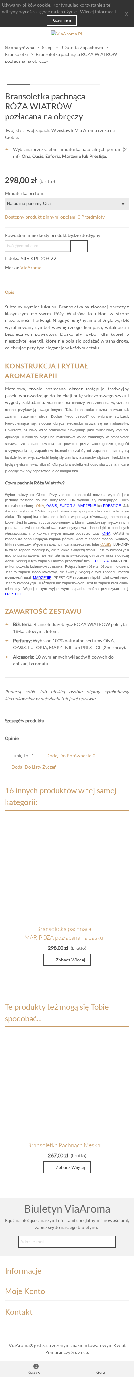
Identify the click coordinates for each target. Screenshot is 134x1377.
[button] (67, 292)
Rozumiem (61, 20)
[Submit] (109, 1241)
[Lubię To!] (107, 927)
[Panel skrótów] (123, 33)
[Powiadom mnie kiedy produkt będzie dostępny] (79, 246)
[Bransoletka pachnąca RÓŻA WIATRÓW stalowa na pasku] (114, 96)
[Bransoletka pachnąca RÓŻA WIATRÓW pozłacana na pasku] (124, 96)
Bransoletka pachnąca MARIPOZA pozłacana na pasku (63, 933)
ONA (40, 506)
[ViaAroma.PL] (67, 33)
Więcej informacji (98, 11)
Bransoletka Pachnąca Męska (63, 1145)
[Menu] (11, 33)
